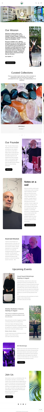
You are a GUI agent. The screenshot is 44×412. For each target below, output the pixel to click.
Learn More (21, 362)
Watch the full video (30, 225)
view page (21, 128)
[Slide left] (19, 135)
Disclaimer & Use (10, 62)
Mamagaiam (20, 411)
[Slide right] (24, 135)
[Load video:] (22, 14)
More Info (9, 169)
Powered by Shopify (25, 411)
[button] (2, 3)
